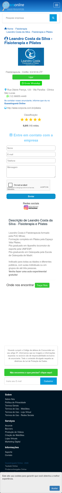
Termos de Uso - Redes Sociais (19, 415)
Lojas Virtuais (11, 438)
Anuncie (8, 425)
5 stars (39, 119)
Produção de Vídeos (14, 431)
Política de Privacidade (15, 402)
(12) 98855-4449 (17, 96)
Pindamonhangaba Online (15, 469)
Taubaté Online (11, 466)
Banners (9, 428)
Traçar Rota (42, 285)
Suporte (8, 451)
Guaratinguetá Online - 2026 (16, 463)
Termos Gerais (12, 405)
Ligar (31, 77)
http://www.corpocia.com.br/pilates (23, 107)
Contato (8, 455)
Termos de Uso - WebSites (17, 408)
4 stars (35, 119)
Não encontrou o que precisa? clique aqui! (31, 372)
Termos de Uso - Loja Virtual (18, 412)
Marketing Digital (12, 441)
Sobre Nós (10, 399)
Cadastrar (48, 381)
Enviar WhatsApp (32, 83)
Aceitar (54, 488)
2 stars (27, 119)
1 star (22, 119)
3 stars (31, 119)
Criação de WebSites (14, 435)
